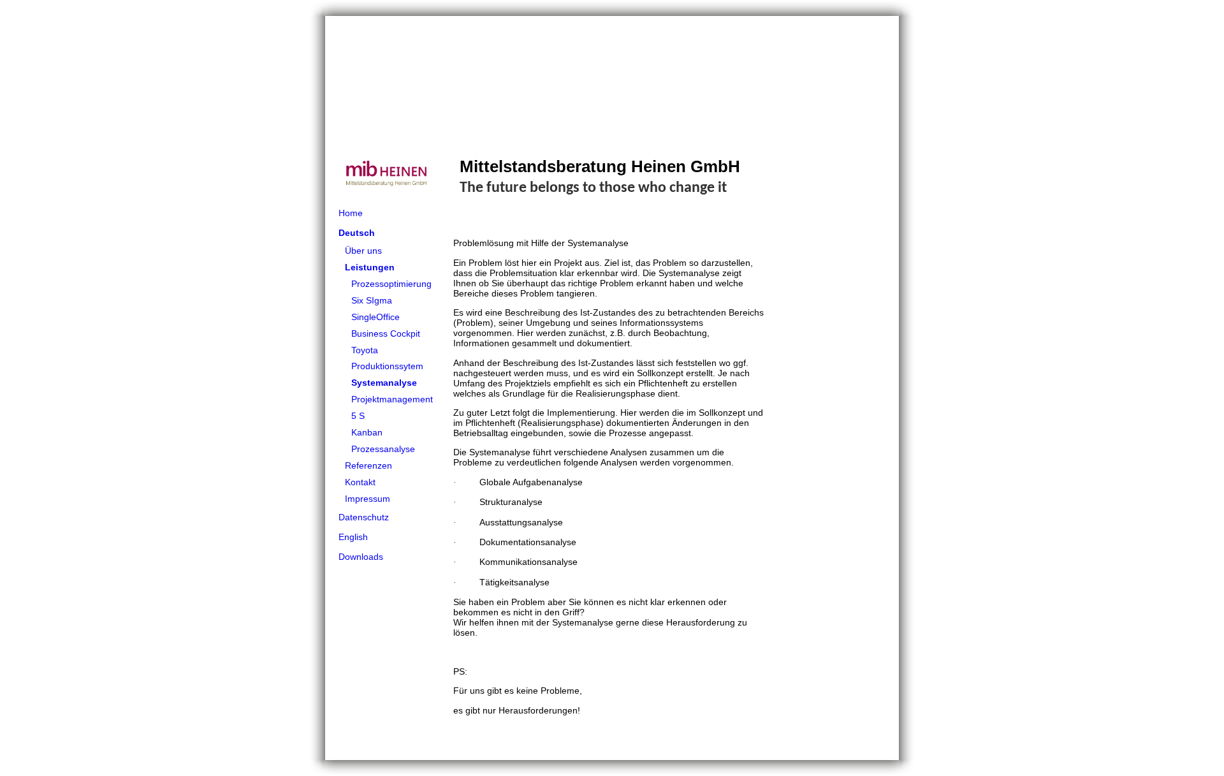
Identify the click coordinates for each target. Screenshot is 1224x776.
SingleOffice (375, 317)
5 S (358, 416)
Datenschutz (364, 517)
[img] (612, 110)
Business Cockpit (385, 333)
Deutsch (357, 233)
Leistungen (370, 267)
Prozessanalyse (383, 449)
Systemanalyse (384, 382)
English (353, 537)
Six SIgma (371, 300)
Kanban (366, 432)
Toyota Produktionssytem (387, 358)
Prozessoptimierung (391, 284)
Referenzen (368, 465)
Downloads (361, 557)
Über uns (363, 250)
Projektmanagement (392, 399)
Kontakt (360, 482)
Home (351, 213)
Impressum (367, 499)
